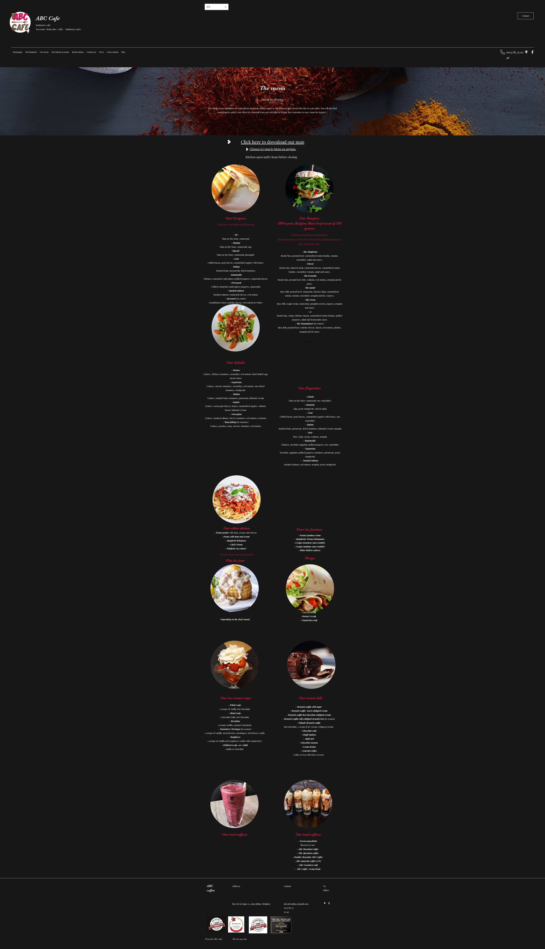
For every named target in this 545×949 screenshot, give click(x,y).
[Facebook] (532, 52)
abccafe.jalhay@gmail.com (296, 903)
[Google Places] (526, 52)
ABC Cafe (48, 18)
